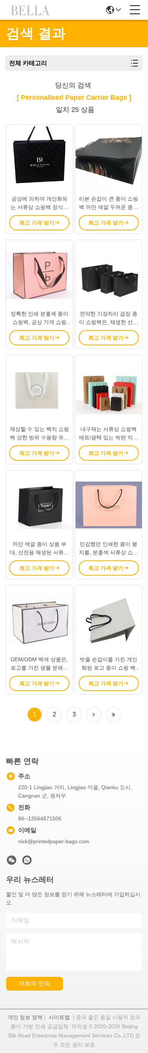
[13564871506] (27, 862)
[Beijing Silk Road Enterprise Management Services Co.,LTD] (31, 10)
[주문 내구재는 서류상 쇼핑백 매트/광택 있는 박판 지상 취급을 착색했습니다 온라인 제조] (109, 390)
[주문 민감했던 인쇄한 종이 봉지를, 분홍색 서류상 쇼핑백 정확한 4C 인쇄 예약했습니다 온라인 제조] (109, 505)
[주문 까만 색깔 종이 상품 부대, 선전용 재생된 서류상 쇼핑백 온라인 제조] (39, 505)
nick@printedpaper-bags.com (53, 841)
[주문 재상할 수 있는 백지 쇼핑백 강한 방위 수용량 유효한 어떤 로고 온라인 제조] (39, 390)
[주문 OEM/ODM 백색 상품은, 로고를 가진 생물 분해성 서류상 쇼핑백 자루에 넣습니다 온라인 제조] (39, 620)
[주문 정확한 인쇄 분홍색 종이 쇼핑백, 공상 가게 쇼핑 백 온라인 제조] (39, 275)
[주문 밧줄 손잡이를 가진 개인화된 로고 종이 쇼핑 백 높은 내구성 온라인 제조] (109, 620)
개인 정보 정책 (25, 1017)
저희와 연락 (34, 983)
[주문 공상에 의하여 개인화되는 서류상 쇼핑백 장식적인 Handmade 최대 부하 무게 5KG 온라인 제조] (39, 160)
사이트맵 (59, 1017)
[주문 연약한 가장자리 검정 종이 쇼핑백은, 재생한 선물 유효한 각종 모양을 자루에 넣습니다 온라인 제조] (109, 275)
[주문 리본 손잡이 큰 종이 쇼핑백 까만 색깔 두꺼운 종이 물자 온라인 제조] (109, 160)
